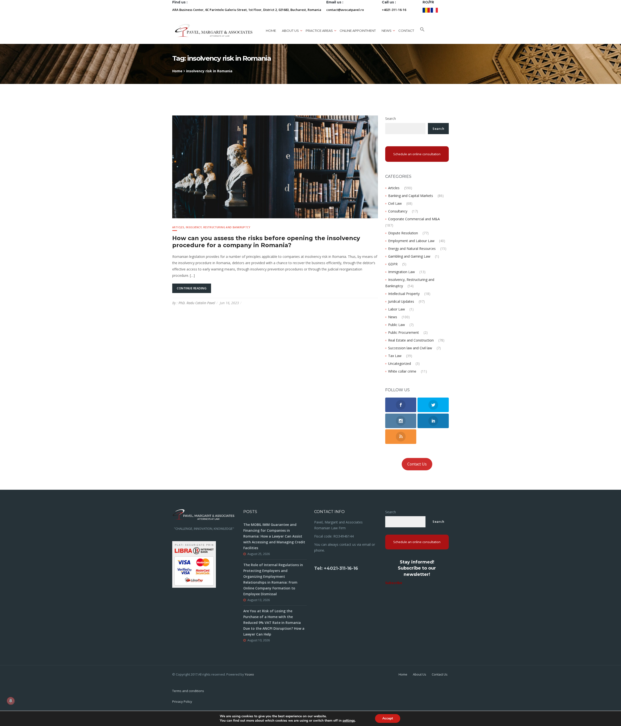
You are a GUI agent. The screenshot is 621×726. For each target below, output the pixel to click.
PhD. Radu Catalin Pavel (197, 303)
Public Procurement (403, 332)
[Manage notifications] (11, 701)
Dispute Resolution (403, 233)
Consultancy (397, 211)
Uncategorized (399, 363)
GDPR (393, 264)
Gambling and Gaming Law (409, 256)
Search (390, 118)
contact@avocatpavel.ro (345, 10)
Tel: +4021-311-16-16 (336, 568)
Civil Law (395, 203)
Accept (387, 718)
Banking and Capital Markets (410, 195)
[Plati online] (194, 564)
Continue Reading (191, 288)
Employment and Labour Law (411, 240)
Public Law (396, 324)
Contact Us (417, 464)
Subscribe (393, 582)
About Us (419, 674)
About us (290, 31)
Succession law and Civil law (410, 348)
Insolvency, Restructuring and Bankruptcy (218, 227)
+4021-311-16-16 (394, 10)
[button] (422, 30)
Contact (406, 31)
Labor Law (396, 309)
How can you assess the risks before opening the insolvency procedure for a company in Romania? (266, 242)
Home (271, 31)
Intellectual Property (404, 293)
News (392, 317)
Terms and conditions (188, 691)
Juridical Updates (401, 301)
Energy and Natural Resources (412, 248)
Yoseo (249, 674)
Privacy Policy (182, 701)
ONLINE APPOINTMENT (358, 31)
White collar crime (402, 371)
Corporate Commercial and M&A (414, 219)
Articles (178, 227)
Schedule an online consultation (417, 154)
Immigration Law (401, 271)
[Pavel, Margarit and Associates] (213, 30)
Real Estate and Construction (411, 340)
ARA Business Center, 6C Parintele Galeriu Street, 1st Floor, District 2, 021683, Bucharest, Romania (246, 10)
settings (349, 720)
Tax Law (394, 355)
